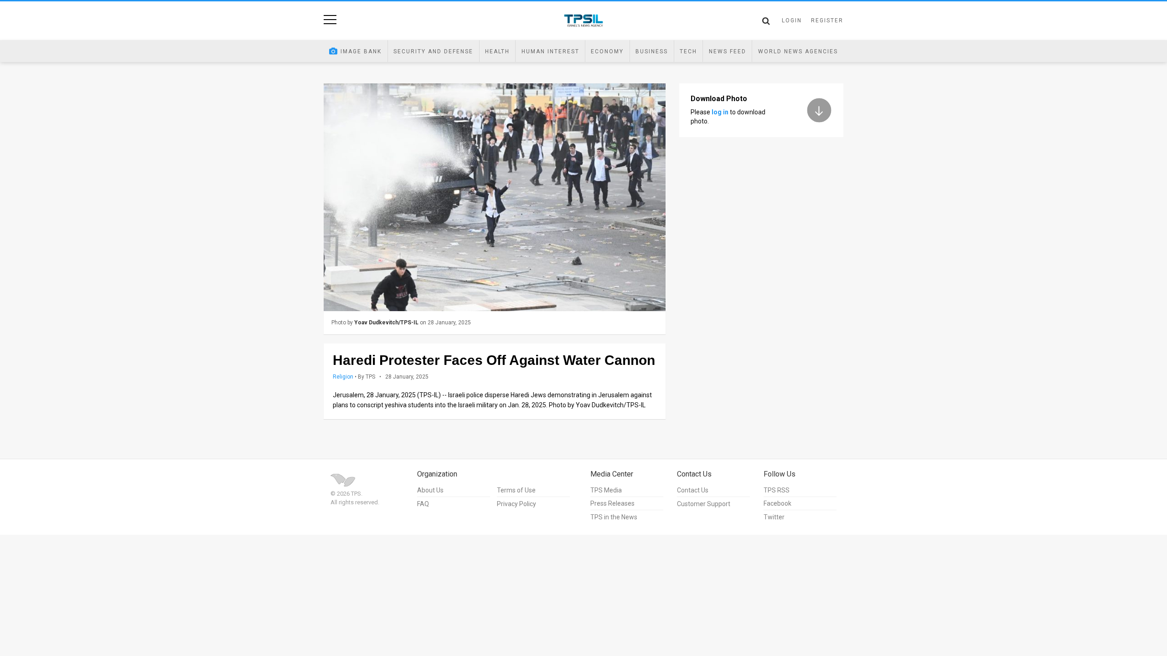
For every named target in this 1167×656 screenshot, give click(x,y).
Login (792, 20)
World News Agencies (798, 51)
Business (651, 51)
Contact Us (692, 490)
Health (497, 51)
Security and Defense (433, 51)
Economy (607, 51)
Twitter (774, 517)
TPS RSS (777, 490)
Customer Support (703, 503)
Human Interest (550, 51)
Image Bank (361, 51)
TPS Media (606, 490)
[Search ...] (766, 21)
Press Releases (612, 503)
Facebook (777, 503)
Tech (688, 51)
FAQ (423, 503)
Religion (343, 377)
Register (827, 20)
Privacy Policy (516, 503)
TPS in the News (613, 517)
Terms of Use (516, 490)
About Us (430, 490)
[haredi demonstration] (495, 197)
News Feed (727, 51)
